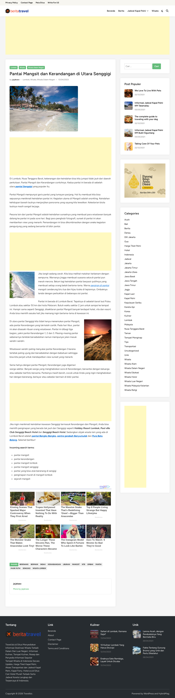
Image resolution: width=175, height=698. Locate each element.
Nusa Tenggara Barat (134, 329)
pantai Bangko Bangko (44, 436)
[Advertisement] (87, 35)
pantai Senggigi (23, 186)
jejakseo (15, 79)
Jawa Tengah (130, 281)
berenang (24, 564)
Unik (126, 355)
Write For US (53, 3)
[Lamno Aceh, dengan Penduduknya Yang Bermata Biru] (137, 631)
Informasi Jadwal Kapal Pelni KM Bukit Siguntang (149, 131)
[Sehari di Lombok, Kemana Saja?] (94, 631)
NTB (83, 564)
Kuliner (127, 315)
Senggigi (26, 568)
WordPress (149, 693)
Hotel (127, 250)
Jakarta (127, 263)
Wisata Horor (130, 377)
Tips (126, 342)
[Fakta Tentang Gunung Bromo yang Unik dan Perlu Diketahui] (137, 648)
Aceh (127, 219)
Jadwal (127, 259)
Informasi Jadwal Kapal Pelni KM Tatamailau (149, 104)
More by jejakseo (21, 589)
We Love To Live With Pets (148, 90)
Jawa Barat (129, 276)
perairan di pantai (100, 285)
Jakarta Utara (130, 272)
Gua (126, 241)
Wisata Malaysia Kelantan (136, 385)
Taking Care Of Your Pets (147, 143)
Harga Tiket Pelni (132, 246)
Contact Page (27, 3)
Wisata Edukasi (131, 372)
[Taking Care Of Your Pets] (128, 144)
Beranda (111, 11)
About (51, 635)
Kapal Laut (129, 294)
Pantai (98, 564)
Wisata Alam (130, 364)
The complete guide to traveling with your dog (146, 118)
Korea (127, 311)
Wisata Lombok (39, 568)
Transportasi (130, 346)
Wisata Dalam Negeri (36, 68)
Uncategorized (131, 350)
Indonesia (129, 254)
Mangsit (76, 564)
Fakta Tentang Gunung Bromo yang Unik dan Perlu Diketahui (154, 650)
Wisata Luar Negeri (133, 381)
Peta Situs (40, 3)
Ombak (90, 564)
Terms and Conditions (58, 648)
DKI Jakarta (129, 237)
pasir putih (15, 568)
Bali (126, 224)
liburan (66, 564)
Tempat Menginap (133, 337)
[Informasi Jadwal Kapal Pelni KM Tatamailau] (128, 103)
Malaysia (128, 324)
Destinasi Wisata (23, 648)
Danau (127, 232)
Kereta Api (129, 307)
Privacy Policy (11, 3)
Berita (121, 11)
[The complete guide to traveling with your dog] (128, 116)
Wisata (155, 11)
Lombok (14, 68)
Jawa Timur (130, 285)
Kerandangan (54, 564)
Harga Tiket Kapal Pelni (25, 664)
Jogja (127, 289)
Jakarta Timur (131, 267)
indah (43, 564)
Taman (127, 333)
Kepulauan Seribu (133, 302)
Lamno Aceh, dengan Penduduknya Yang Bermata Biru (153, 634)
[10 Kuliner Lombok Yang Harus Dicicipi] (94, 645)
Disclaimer (53, 644)
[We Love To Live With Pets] (128, 91)
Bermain (34, 564)
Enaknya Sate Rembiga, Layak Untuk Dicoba (112, 660)
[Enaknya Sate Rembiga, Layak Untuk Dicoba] (94, 659)
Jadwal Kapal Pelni (136, 11)
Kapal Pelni (129, 298)
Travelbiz (28, 693)
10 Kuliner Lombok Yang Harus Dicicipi (112, 646)
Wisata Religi (130, 390)
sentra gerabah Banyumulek (72, 436)
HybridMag (163, 693)
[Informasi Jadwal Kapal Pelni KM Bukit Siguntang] (128, 130)
